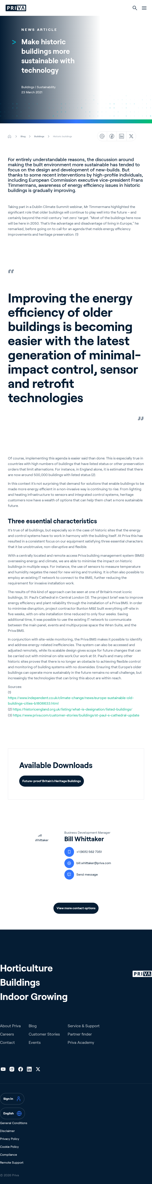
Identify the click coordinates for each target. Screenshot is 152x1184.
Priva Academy (81, 1042)
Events (35, 1042)
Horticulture (26, 968)
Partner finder (80, 1034)
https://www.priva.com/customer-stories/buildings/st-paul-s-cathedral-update (76, 715)
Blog (33, 1026)
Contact (7, 1042)
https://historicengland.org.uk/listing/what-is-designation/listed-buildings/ (72, 709)
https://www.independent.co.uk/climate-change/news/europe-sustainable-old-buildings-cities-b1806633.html (71, 700)
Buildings (20, 982)
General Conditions (13, 1123)
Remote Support (11, 1162)
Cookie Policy (9, 1146)
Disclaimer (7, 1131)
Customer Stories (44, 1034)
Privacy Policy (9, 1139)
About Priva (10, 1026)
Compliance (8, 1154)
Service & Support (84, 1026)
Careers (7, 1034)
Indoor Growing (34, 996)
